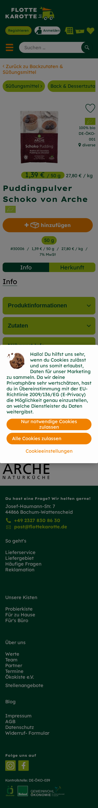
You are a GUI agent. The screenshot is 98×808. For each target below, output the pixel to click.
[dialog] (49, 404)
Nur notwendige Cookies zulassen (49, 424)
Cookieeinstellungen (49, 451)
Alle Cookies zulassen (36, 438)
